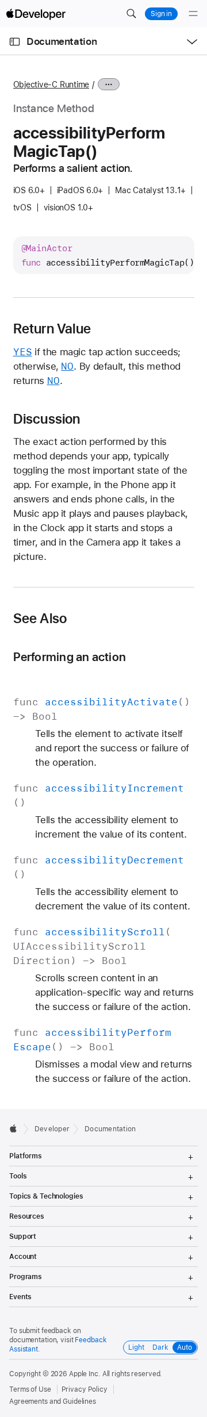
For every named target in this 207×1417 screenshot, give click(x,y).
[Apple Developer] (35, 14)
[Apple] (16, 1128)
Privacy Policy (85, 1389)
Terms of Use (30, 1389)
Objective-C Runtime (51, 84)
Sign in (161, 14)
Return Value (52, 329)
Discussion (46, 419)
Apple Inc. (85, 1374)
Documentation (61, 41)
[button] (131, 14)
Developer (52, 1129)
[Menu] (193, 14)
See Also (40, 618)
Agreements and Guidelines (52, 1401)
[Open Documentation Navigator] (14, 41)
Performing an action (69, 657)
